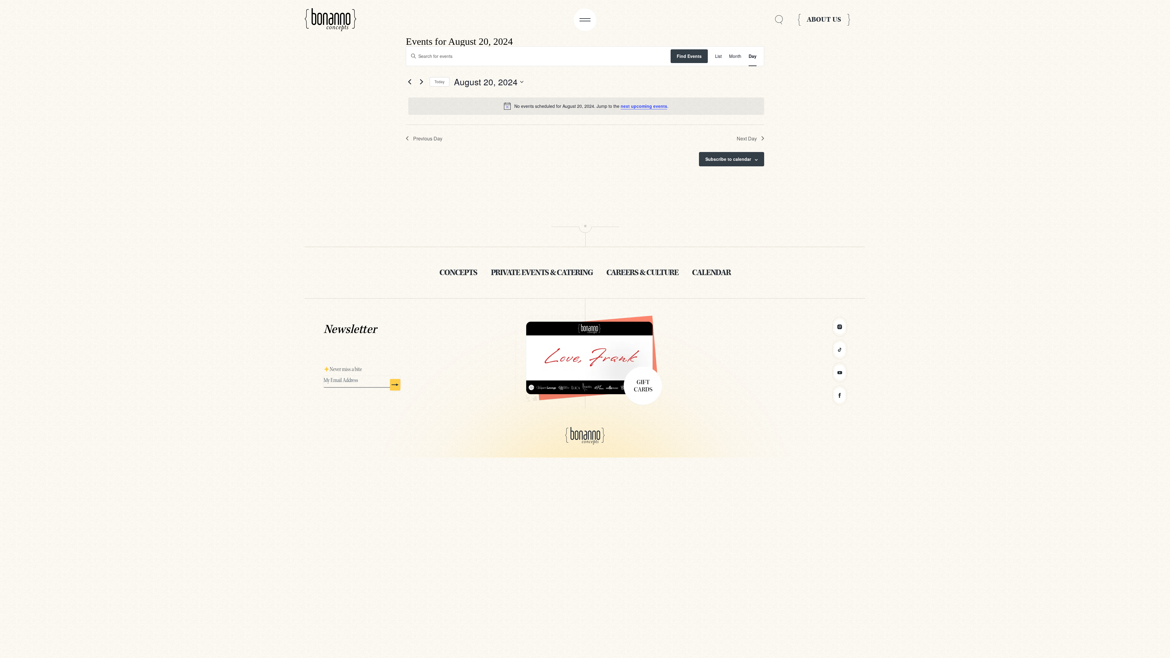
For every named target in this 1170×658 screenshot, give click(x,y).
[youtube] (839, 372)
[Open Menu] (585, 20)
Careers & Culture (642, 272)
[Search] (779, 20)
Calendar (711, 272)
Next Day (747, 138)
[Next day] (421, 82)
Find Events (689, 56)
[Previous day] (409, 82)
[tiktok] (839, 349)
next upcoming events (644, 106)
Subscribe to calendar (728, 159)
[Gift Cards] (585, 358)
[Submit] (395, 385)
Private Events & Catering (542, 272)
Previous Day (427, 138)
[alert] (586, 106)
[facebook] (839, 395)
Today (439, 81)
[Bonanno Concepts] (330, 20)
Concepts (458, 272)
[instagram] (839, 327)
